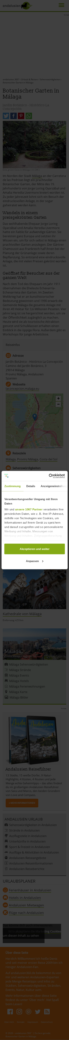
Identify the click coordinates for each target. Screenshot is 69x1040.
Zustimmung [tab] (12, 486)
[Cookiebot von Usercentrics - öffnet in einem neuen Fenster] (49, 476)
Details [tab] (30, 486)
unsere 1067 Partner (29, 509)
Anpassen (32, 560)
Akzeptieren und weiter (34, 549)
